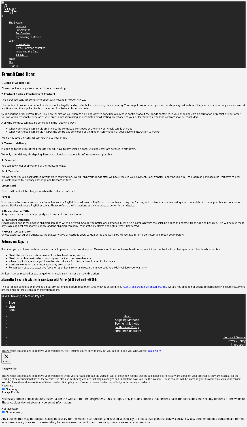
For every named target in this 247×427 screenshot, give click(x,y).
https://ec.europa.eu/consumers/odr (144, 286)
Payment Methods (127, 323)
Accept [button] (143, 350)
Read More (154, 350)
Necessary (12, 389)
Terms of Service (234, 337)
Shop (12, 58)
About (13, 310)
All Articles (22, 55)
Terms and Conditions (127, 331)
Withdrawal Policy (127, 327)
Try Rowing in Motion (28, 37)
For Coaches (23, 33)
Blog (11, 62)
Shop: (127, 316)
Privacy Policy (237, 341)
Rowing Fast (23, 44)
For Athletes (23, 29)
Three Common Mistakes (30, 47)
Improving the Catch (27, 51)
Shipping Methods (127, 320)
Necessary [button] (7, 385)
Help (12, 306)
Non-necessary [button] (9, 408)
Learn (12, 40)
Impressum (238, 344)
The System (16, 22)
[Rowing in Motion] (8, 7)
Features (21, 26)
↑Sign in (13, 65)
